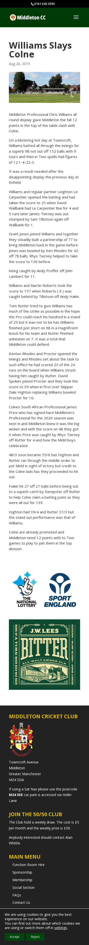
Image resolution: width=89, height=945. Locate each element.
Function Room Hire (28, 864)
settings (60, 928)
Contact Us (21, 902)
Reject (35, 937)
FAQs (16, 895)
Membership (22, 880)
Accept (14, 937)
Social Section (23, 887)
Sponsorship (22, 872)
